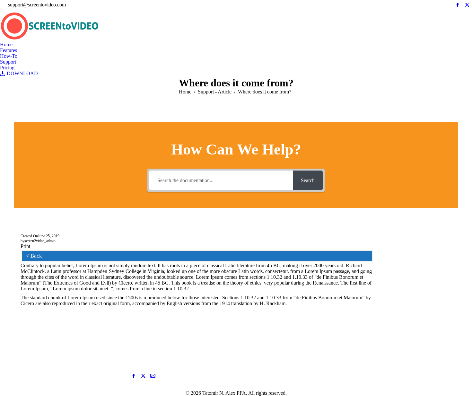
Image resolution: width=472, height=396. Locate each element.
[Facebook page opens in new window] (133, 376)
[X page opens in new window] (143, 376)
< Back (34, 256)
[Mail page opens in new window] (153, 376)
